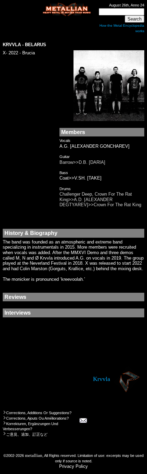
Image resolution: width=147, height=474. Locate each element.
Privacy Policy (73, 466)
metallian (33, 455)
